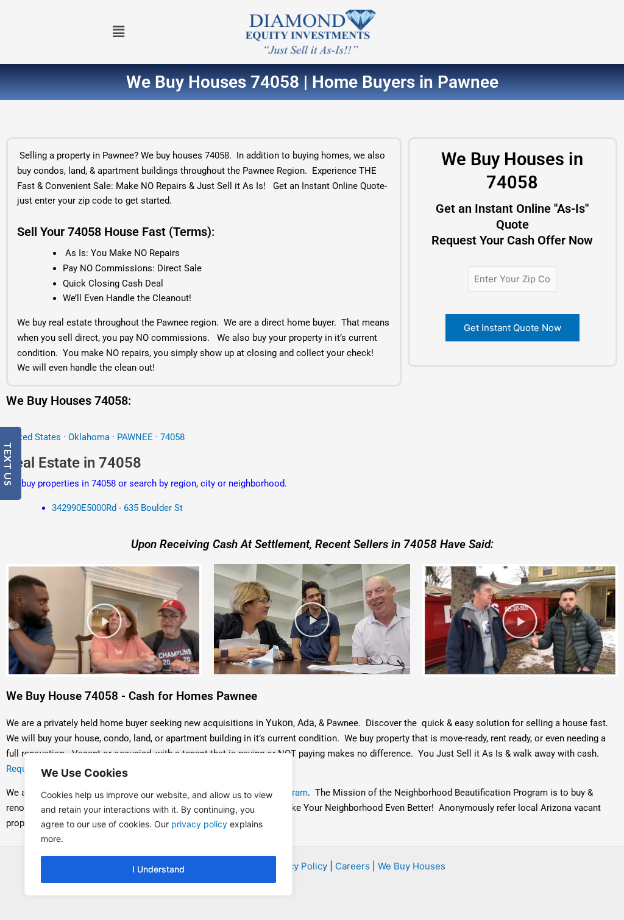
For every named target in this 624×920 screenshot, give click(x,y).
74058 (172, 437)
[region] (158, 824)
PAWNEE (136, 437)
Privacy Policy (297, 866)
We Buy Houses (411, 866)
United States (34, 437)
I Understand (158, 869)
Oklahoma (89, 437)
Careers (352, 866)
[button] (118, 32)
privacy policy (199, 824)
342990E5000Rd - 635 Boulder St (117, 507)
